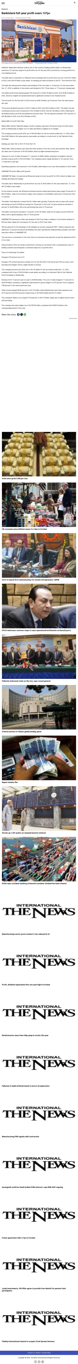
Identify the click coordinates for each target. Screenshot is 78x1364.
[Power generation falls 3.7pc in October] (39, 1213)
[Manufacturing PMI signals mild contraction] (39, 1112)
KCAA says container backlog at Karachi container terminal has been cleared (34, 883)
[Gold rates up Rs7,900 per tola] (39, 454)
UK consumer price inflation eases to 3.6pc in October (24, 529)
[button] (18, 314)
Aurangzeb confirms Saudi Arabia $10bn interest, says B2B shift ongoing (32, 1187)
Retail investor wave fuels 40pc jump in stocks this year (25, 1035)
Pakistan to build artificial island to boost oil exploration (25, 1086)
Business (5, 9)
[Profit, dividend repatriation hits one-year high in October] (39, 960)
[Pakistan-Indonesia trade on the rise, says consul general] (39, 656)
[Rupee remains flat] (39, 758)
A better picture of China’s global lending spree (21, 732)
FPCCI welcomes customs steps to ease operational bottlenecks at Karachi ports (36, 630)
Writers (38, 1353)
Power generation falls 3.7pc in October (18, 1238)
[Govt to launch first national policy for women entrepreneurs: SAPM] (39, 555)
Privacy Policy (46, 1353)
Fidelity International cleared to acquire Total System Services (28, 1341)
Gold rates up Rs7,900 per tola (15, 478)
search (75, 3)
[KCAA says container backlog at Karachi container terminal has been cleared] (39, 859)
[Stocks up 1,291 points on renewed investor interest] (39, 808)
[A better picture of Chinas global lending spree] (39, 707)
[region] (39, 336)
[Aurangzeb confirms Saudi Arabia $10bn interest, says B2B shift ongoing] (39, 1163)
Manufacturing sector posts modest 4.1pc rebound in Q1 (26, 934)
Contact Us (31, 1353)
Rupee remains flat (10, 782)
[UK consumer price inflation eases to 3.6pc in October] (39, 505)
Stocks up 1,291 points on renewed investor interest (24, 833)
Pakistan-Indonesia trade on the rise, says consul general (26, 681)
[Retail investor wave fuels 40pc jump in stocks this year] (39, 1011)
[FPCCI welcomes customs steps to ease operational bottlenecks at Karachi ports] (39, 606)
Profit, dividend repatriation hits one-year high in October (26, 985)
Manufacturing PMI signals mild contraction (20, 1136)
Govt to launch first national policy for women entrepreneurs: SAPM (30, 580)
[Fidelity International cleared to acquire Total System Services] (39, 1317)
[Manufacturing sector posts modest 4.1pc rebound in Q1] (39, 909)
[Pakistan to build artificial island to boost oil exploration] (39, 1061)
